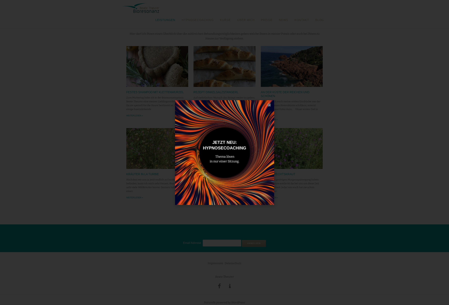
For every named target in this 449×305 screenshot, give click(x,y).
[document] (224, 152)
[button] (269, 105)
